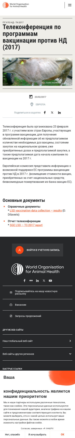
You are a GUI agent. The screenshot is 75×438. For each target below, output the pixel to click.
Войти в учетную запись (43, 250)
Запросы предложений (28, 316)
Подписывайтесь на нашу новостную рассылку (36, 292)
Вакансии (20, 304)
